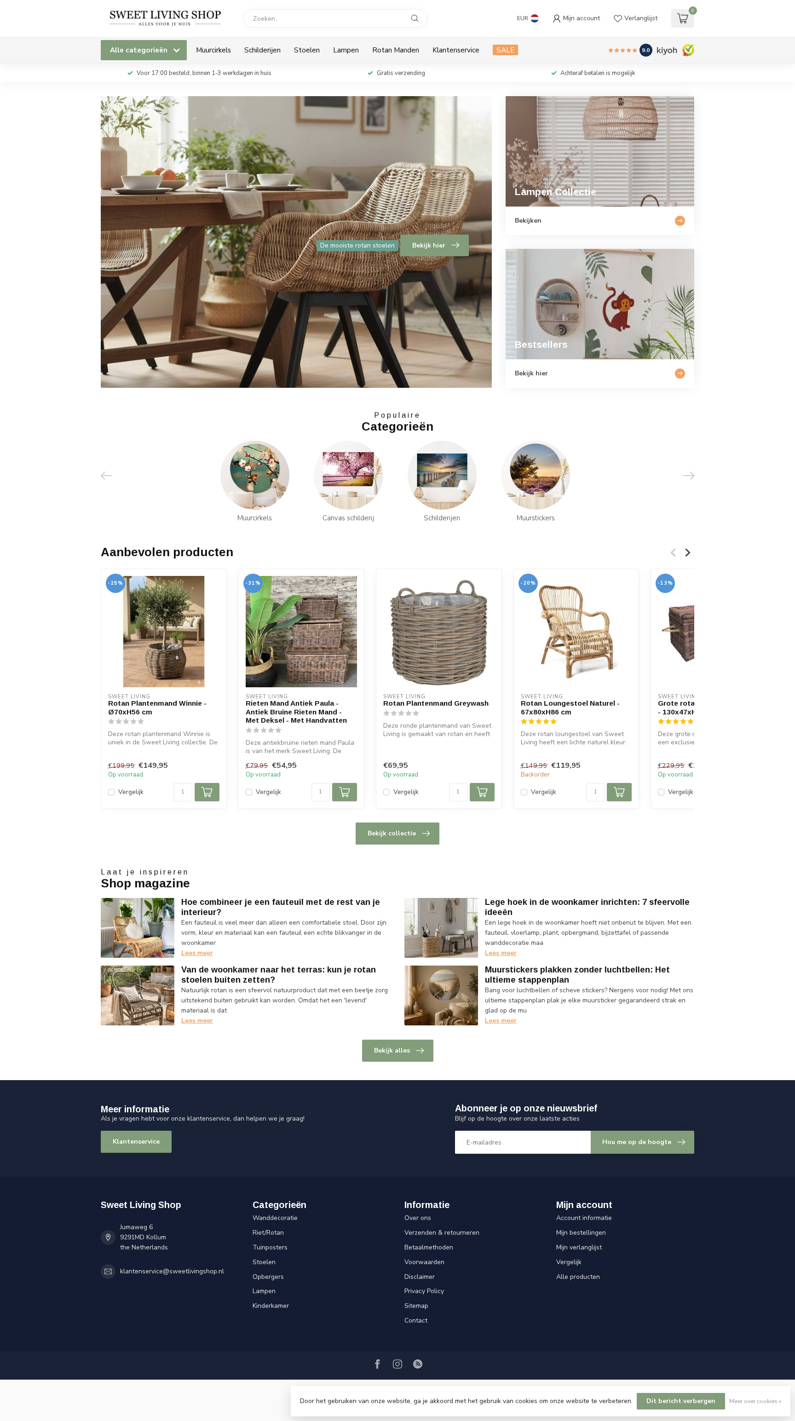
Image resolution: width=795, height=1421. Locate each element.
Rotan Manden (395, 50)
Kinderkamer (271, 1305)
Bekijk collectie (392, 833)
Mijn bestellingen (581, 1232)
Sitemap (416, 1305)
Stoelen (307, 50)
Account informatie (584, 1218)
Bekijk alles (392, 1050)
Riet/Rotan (268, 1232)
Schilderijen (262, 50)
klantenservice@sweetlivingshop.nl (172, 1271)
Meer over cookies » (755, 1401)
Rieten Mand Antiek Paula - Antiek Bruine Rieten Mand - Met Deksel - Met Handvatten (296, 711)
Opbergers (268, 1276)
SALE (505, 50)
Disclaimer (419, 1276)
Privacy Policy (424, 1291)
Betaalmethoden (428, 1247)
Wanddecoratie (275, 1218)
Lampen (346, 50)
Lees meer (197, 953)
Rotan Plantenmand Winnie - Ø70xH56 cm (157, 707)
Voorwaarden (424, 1262)
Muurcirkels (213, 50)
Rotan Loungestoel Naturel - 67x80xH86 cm (570, 707)
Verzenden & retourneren (441, 1232)
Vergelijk (131, 791)
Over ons (417, 1218)
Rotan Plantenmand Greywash (436, 703)
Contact (415, 1320)
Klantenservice (455, 50)
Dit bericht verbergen (680, 1401)
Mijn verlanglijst (579, 1247)
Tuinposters (270, 1247)
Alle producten (578, 1276)
